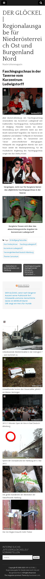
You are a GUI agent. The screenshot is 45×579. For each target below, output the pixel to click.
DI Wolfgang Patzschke (18, 240)
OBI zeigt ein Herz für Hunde (18, 303)
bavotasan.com (34, 575)
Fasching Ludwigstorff (28, 244)
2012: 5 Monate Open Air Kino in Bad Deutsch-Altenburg (21, 424)
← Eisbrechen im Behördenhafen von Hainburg (11, 268)
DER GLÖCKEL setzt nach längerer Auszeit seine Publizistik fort (20, 294)
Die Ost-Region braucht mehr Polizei (17, 532)
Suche (36, 557)
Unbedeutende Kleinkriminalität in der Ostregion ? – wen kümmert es (22, 353)
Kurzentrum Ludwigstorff (13, 248)
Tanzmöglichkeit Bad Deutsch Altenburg (18, 252)
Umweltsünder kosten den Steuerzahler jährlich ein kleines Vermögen (21, 390)
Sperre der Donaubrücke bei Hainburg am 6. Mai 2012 (21, 462)
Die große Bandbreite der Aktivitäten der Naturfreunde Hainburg (18, 496)
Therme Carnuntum (11, 256)
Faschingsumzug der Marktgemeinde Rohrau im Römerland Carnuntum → (32, 270)
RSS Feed (23, 285)
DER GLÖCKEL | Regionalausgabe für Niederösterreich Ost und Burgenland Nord (22, 36)
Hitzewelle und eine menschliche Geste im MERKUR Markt (20, 299)
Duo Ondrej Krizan (11, 244)
